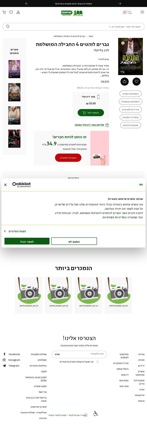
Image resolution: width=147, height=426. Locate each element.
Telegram (13, 365)
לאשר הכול (27, 241)
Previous (28, 3)
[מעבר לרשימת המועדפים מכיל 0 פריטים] (11, 12)
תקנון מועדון (40, 386)
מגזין (141, 389)
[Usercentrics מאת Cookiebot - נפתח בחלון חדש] (28, 184)
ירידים (141, 365)
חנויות (141, 359)
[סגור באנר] (5, 184)
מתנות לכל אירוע (139, 382)
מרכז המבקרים (121, 363)
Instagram (14, 359)
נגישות (141, 400)
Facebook (14, 354)
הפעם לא (74, 241)
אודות (141, 354)
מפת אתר (124, 380)
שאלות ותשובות (39, 354)
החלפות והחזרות (38, 365)
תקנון (44, 371)
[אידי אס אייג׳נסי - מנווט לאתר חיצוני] (67, 415)
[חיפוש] (8, 26)
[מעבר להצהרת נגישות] (96, 415)
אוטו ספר (124, 386)
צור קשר (42, 391)
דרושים (125, 374)
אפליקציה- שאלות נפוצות (34, 412)
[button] (18, 12)
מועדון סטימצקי (140, 373)
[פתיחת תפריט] (142, 13)
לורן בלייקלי (101, 50)
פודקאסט (139, 395)
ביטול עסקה (123, 368)
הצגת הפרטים (17, 231)
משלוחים (42, 359)
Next (121, 3)
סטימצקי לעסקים (124, 356)
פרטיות (43, 418)
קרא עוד (105, 81)
